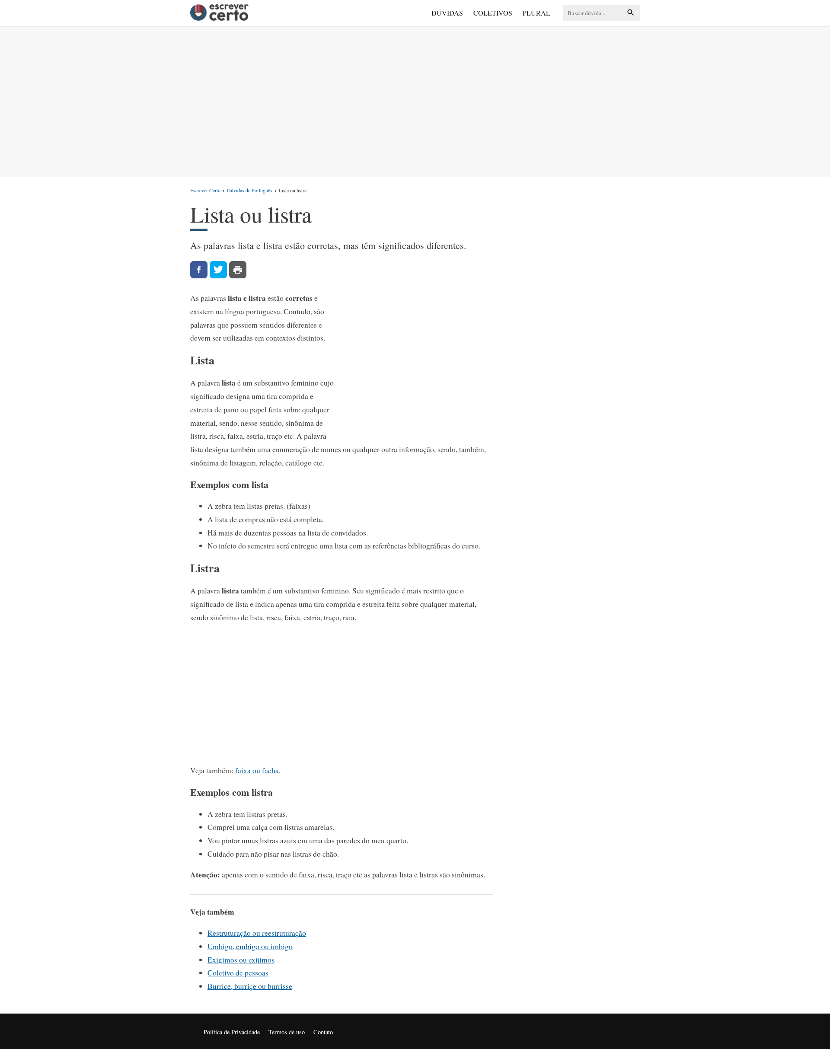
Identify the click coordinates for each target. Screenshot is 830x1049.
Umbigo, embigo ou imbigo (250, 946)
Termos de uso (286, 1032)
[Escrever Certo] (219, 13)
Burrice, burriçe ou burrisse (250, 986)
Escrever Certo (205, 190)
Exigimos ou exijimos (241, 959)
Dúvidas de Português (249, 190)
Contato (323, 1032)
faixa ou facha (257, 770)
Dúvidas (447, 12)
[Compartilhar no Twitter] (218, 269)
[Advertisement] (415, 99)
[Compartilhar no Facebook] (199, 269)
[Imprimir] (237, 269)
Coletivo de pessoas (238, 972)
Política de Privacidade (232, 1032)
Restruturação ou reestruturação (257, 933)
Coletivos (492, 12)
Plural (536, 12)
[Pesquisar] (631, 13)
